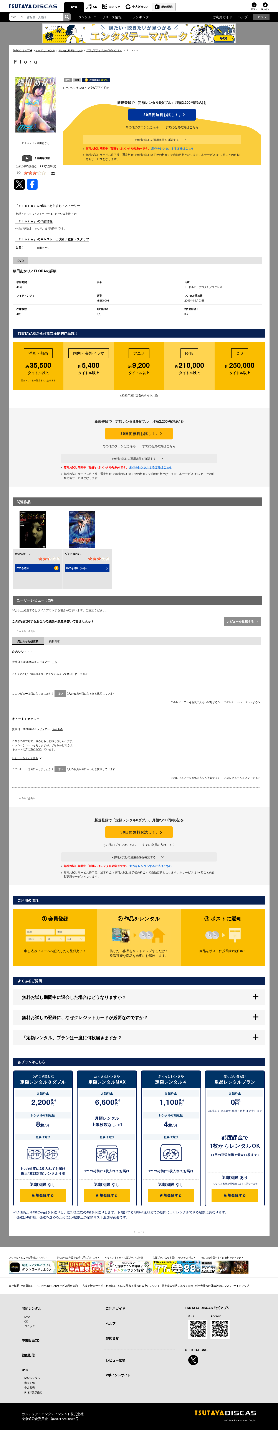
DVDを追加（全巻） (77, 568)
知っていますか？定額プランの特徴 (124, 1257)
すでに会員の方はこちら (182, 127)
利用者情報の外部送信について (213, 1285)
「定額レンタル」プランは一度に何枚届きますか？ (72, 1037)
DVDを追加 (23, 568)
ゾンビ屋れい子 (74, 554)
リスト (254, 9)
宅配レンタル (32, 1378)
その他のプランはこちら (142, 127)
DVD (74, 7)
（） (53, 173)
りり (55, 661)
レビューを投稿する (241, 621)
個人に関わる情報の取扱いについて (139, 1285)
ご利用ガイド (222, 17)
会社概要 (14, 1285)
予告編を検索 (42, 158)
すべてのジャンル (45, 50)
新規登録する (43, 1195)
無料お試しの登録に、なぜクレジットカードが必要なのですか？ (85, 1017)
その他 (80, 87)
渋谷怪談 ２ (23, 554)
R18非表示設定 (33, 1392)
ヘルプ (243, 17)
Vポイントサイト (118, 1375)
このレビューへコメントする (241, 702)
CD (95, 7)
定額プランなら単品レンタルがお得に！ (174, 1257)
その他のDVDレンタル (71, 50)
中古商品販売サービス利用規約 (98, 1285)
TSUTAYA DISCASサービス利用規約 (56, 1285)
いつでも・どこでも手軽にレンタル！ (29, 1257)
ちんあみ (57, 729)
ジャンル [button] (84, 17)
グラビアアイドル (98, 87)
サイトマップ (241, 1285)
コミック (114, 7)
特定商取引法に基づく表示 (177, 1285)
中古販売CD (139, 7)
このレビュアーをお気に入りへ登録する (194, 702)
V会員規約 (27, 1285)
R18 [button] (260, 17)
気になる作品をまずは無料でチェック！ (222, 1257)
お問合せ (112, 1338)
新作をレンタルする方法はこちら (172, 148)
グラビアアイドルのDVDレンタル (104, 50)
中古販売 (29, 1387)
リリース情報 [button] (112, 17)
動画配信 (167, 7)
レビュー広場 (115, 1360)
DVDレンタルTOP (22, 50)
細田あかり (43, 247)
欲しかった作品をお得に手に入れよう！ (78, 1257)
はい (60, 693)
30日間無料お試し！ (162, 114)
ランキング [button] (140, 17)
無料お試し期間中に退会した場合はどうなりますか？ (74, 997)
